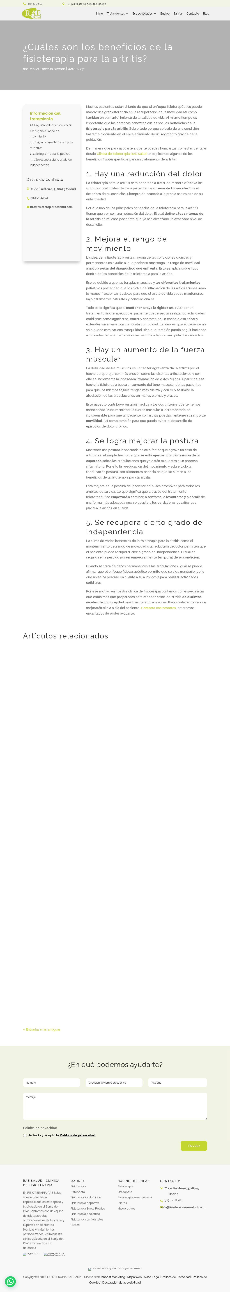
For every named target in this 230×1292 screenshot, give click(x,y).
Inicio (99, 13)
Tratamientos (116, 13)
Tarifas (178, 13)
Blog (206, 13)
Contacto (193, 13)
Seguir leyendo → (40, 791)
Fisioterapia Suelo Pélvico (87, 1208)
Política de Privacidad (176, 1277)
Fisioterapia (78, 1186)
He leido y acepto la (61, 1135)
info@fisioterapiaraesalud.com (51, 207)
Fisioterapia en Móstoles (86, 1219)
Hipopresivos (126, 1208)
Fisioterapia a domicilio (85, 1197)
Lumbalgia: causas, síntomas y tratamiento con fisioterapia (74, 931)
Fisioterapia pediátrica (85, 1214)
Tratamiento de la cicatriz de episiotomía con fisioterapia (73, 767)
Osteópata (77, 1192)
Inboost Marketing (113, 1277)
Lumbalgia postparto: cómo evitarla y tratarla (63, 985)
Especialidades (142, 13)
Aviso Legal (152, 1277)
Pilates (75, 1225)
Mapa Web (134, 1277)
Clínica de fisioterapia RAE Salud (121, 154)
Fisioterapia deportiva (85, 1203)
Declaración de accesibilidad (121, 1282)
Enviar (194, 1146)
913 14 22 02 (35, 3)
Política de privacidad (77, 1135)
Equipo (165, 13)
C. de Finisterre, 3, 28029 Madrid (87, 4)
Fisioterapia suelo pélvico (135, 1197)
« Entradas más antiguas (42, 1029)
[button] (10, 1281)
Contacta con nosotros (158, 608)
